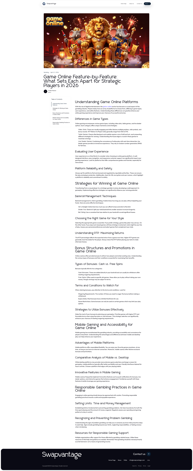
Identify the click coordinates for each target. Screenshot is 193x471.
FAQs (125, 460)
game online (107, 106)
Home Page (111, 460)
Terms (144, 466)
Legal (149, 466)
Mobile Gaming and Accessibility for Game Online (61, 118)
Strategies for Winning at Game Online (60, 109)
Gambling (46, 72)
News (119, 460)
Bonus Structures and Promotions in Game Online (61, 113)
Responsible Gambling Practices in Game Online (61, 123)
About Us (134, 466)
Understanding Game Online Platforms (60, 104)
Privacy (140, 466)
